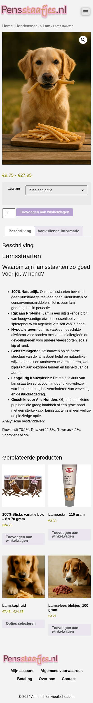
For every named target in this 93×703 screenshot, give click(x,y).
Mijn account (22, 671)
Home (7, 26)
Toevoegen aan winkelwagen (44, 212)
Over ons (47, 679)
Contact (69, 679)
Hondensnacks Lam (32, 26)
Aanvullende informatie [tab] (58, 231)
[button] (83, 40)
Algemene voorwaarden (61, 671)
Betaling (24, 679)
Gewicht (14, 188)
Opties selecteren (21, 623)
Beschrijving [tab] (20, 231)
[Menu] (85, 11)
